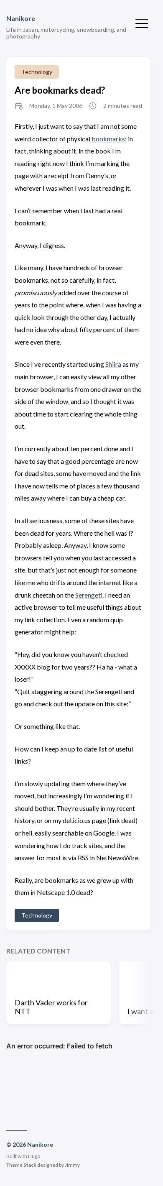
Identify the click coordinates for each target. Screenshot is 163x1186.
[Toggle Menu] (141, 23)
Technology (36, 71)
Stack (29, 1165)
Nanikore (20, 18)
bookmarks (108, 139)
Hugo (34, 1156)
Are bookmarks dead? (60, 90)
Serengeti (88, 595)
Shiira (113, 364)
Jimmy (72, 1165)
